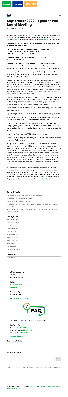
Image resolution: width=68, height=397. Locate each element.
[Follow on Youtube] (22, 346)
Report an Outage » (17, 285)
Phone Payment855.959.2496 (30, 4)
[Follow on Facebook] (8, 346)
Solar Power (11, 243)
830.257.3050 (27, 330)
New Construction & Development (36, 367)
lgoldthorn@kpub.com (46, 179)
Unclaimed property (13, 249)
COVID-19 (10, 225)
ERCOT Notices (12, 231)
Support (34, 370)
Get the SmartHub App (18, 298)
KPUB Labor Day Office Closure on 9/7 (20, 198)
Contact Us (17, 5)
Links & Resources (19, 367)
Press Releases (12, 240)
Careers (10, 367)
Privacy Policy (33, 386)
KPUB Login (6, 5)
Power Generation (13, 237)
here (15, 40)
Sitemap (42, 386)
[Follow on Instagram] (11, 346)
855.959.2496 (22, 328)
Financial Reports (13, 234)
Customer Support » (17, 336)
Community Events (13, 222)
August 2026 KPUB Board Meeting (18, 201)
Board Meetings (12, 219)
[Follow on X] (18, 346)
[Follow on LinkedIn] (15, 346)
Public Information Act (54, 367)
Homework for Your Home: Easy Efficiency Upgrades (24, 195)
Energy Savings (12, 228)
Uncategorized (19, 28)
